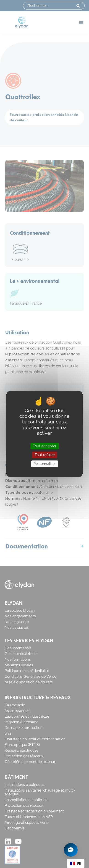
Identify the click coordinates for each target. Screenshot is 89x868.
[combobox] (75, 863)
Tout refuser (44, 455)
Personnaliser (44, 464)
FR (79, 863)
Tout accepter (44, 446)
